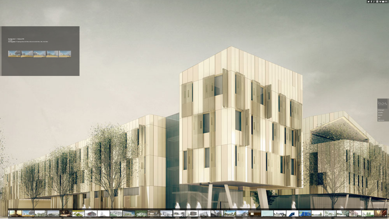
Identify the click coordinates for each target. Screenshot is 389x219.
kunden (380, 115)
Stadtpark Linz (368, 213)
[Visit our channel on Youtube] (383, 1)
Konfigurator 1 (28, 213)
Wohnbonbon (78, 213)
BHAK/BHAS (342, 213)
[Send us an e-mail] (386, 1)
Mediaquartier (53, 213)
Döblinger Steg (305, 213)
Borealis (192, 213)
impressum (381, 120)
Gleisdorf (229, 213)
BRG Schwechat (179, 213)
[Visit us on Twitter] (368, 1)
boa (379, 117)
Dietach (317, 213)
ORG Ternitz (166, 213)
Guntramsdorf (280, 213)
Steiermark (103, 213)
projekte (380, 112)
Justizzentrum (129, 213)
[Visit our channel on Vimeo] (380, 1)
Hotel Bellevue (154, 213)
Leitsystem (91, 213)
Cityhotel (204, 213)
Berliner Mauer (254, 213)
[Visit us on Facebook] (371, 1)
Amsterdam (267, 213)
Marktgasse (217, 213)
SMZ (40, 213)
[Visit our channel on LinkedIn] (377, 1)
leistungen (381, 110)
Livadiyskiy (141, 213)
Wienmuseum (242, 213)
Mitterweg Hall (330, 213)
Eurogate (355, 213)
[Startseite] (382, 104)
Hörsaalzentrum (66, 213)
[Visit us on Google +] (374, 1)
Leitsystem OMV (292, 213)
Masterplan (116, 213)
